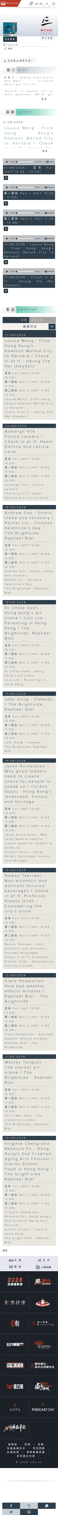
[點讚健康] (15, 1302)
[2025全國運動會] (15, 1281)
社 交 (46, 1260)
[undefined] (31, 3)
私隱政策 (14, 1452)
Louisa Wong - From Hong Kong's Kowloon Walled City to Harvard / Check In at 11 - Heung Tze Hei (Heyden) (28, 353)
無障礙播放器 (37, 1452)
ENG (37, 4)
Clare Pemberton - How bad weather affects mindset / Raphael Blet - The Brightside (27, 991)
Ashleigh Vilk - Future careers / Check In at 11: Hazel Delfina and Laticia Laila (29, 441)
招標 (41, 1444)
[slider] (25, 162)
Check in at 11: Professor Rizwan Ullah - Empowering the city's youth (29, 961)
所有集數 (10, 39)
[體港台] (42, 1281)
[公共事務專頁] (15, 1344)
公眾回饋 (46, 1267)
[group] (46, 162)
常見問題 (40, 1448)
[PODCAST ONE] (42, 1407)
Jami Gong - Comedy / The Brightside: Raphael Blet (29, 704)
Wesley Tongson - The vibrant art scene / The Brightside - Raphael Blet (29, 1072)
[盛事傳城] (42, 1386)
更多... (46, 99)
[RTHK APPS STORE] (15, 1407)
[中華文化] (15, 1365)
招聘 (28, 1444)
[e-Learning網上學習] (42, 1323)
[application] (28, 161)
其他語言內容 (27, 1456)
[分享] (39, 1260)
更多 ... (6, 1250)
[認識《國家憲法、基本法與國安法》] (42, 1365)
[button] (7, 162)
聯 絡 (17, 1267)
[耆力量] (15, 1386)
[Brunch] (5, 178)
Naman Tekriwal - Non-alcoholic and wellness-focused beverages (26, 948)
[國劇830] (15, 1323)
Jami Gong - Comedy (23, 742)
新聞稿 (13, 1444)
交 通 (17, 1260)
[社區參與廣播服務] (42, 1344)
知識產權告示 (17, 1448)
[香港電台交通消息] (11, 1260)
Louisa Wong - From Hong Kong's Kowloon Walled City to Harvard (29, 403)
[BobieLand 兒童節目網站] (42, 1302)
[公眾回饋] (38, 1267)
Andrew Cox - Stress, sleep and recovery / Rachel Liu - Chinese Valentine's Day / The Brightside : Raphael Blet (29, 525)
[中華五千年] (15, 1428)
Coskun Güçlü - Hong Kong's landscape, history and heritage (28, 856)
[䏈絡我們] (11, 1266)
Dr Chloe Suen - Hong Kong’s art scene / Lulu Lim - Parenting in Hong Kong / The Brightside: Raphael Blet (28, 623)
